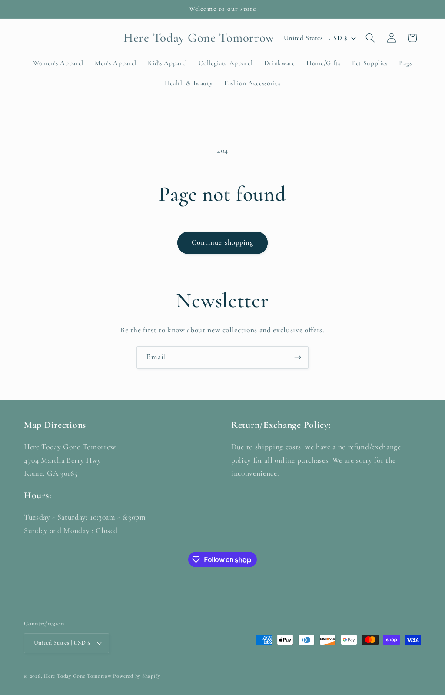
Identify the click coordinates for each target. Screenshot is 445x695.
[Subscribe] (297, 357)
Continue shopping (223, 242)
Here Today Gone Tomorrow (77, 676)
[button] (370, 37)
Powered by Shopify (136, 676)
